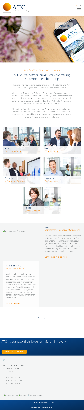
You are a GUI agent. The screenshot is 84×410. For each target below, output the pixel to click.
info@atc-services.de (14, 383)
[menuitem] (76, 5)
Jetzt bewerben (13, 303)
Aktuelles (64, 25)
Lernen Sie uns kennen (56, 257)
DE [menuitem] (76, 5)
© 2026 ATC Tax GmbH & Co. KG (42, 402)
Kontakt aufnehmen (14, 352)
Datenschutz (47, 407)
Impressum (35, 407)
